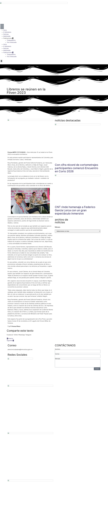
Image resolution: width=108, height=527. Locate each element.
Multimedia (6, 36)
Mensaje (57, 358)
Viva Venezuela (11, 42)
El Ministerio (7, 32)
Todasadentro (11, 40)
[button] (1, 61)
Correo (57, 354)
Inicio (5, 30)
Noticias (6, 34)
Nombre (57, 349)
